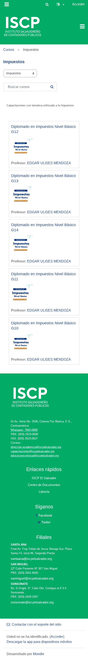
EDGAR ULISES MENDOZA (49, 163)
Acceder (78, 4)
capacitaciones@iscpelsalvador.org (32, 451)
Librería (44, 491)
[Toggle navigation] (82, 26)
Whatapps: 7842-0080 (24, 430)
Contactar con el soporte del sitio (36, 624)
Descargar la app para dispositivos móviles (39, 642)
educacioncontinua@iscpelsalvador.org (35, 455)
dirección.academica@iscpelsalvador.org (36, 447)
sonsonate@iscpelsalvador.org (32, 602)
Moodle (38, 654)
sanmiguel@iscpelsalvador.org (32, 578)
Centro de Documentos (44, 485)
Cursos (8, 49)
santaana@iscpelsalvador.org (31, 558)
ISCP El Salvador (44, 478)
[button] (47, 4)
